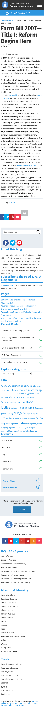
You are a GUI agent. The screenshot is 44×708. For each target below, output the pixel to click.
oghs (23, 418)
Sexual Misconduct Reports (12, 679)
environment (13, 397)
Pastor (3, 629)
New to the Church (8, 595)
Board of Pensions (8, 560)
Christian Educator (8, 602)
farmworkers (15, 402)
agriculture (17, 385)
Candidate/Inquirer (9, 599)
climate (21, 390)
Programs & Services (9, 668)
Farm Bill (12, 202)
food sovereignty (28, 407)
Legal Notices (19, 705)
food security (15, 408)
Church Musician (8, 614)
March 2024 (6, 461)
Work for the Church (9, 675)
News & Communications (11, 664)
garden (40, 408)
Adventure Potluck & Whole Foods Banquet (18, 306)
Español (4, 683)
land (11, 418)
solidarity (22, 428)
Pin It (12, 215)
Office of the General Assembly (13, 563)
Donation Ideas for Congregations (16, 330)
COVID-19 (3, 398)
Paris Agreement (30, 418)
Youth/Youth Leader (9, 651)
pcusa (39, 418)
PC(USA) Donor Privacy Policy (19, 703)
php (2, 424)
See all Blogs (21, 481)
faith (22, 398)
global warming (7, 413)
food (24, 402)
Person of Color (7, 632)
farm (27, 397)
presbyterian (21, 423)
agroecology (30, 385)
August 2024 (7, 440)
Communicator (7, 617)
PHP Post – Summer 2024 (12, 355)
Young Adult (6, 647)
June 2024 (6, 447)
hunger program (31, 413)
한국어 (4, 686)
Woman (4, 644)
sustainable (6, 430)
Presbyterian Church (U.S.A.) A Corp (15, 582)
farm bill (32, 398)
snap (16, 428)
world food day (28, 431)
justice (5, 418)
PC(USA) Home (21, 487)
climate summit (5, 394)
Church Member (7, 610)
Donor (3, 621)
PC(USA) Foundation (9, 567)
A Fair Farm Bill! (7, 303)
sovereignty (30, 428)
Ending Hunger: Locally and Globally (15, 309)
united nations (16, 431)
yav (35, 431)
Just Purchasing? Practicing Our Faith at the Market (21, 318)
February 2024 (8, 469)
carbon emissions (8, 390)
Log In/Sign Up (7, 690)
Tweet (7, 215)
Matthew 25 (17, 418)
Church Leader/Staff (9, 606)
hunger (18, 413)
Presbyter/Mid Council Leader (13, 636)
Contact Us (22, 509)
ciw (17, 390)
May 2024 (5, 454)
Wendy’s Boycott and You (11, 321)
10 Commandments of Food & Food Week (18, 300)
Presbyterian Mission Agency (13, 575)
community (14, 394)
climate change (34, 390)
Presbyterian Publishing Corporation (16, 578)
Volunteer (5, 640)
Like (2, 215)
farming (5, 402)
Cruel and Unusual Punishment (14, 362)
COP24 (37, 394)
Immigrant (5, 625)
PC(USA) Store (7, 671)
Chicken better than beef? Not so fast (17, 348)
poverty (8, 423)
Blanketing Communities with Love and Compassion (18, 339)
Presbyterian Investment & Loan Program (18, 571)
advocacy (6, 385)
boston (39, 386)
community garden (26, 393)
